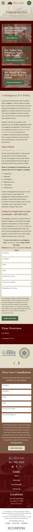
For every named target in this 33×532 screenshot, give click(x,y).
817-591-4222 (16, 462)
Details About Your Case (9, 288)
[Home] (15, 3)
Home (16, 476)
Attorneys (16, 480)
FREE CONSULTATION (15, 60)
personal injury (19, 226)
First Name (5, 253)
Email (4, 270)
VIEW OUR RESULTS (14, 82)
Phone (4, 264)
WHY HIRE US (12, 38)
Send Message (10, 318)
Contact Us (16, 489)
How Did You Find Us (8, 276)
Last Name (5, 259)
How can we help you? (9, 414)
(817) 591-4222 (20, 214)
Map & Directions (16, 504)
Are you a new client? (8, 282)
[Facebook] (17, 466)
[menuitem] (16, 333)
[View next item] (19, 363)
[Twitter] (20, 466)
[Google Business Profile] (13, 466)
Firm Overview (17, 485)
